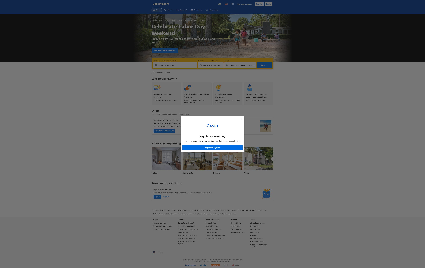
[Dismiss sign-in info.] (241, 119)
